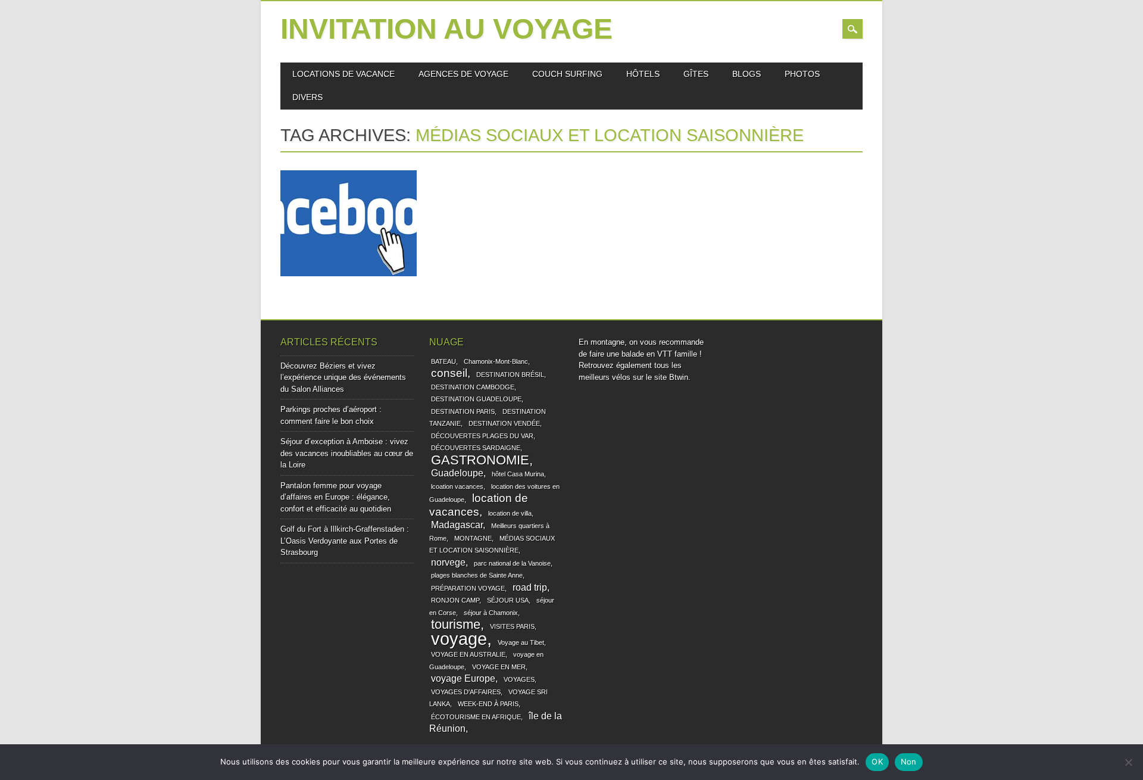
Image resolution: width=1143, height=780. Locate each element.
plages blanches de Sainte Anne (477, 575)
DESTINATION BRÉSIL (510, 374)
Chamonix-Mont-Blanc (496, 361)
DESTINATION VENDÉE (504, 423)
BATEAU (443, 361)
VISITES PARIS (512, 626)
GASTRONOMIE (480, 460)
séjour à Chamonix (491, 612)
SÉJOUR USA (508, 600)
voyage (459, 638)
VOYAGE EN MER (499, 666)
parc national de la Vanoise (512, 563)
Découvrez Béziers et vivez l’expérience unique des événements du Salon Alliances (343, 377)
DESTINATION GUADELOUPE (476, 399)
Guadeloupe (457, 473)
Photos (802, 74)
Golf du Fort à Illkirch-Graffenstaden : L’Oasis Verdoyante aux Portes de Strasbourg (344, 541)
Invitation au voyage (446, 29)
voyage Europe (463, 678)
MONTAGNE (473, 538)
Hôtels (643, 74)
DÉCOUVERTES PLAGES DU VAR (482, 435)
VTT (664, 354)
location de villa (510, 513)
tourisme (455, 624)
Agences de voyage (463, 74)
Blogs (746, 74)
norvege (448, 562)
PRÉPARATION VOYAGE (468, 588)
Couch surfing (567, 74)
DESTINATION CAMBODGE (472, 387)
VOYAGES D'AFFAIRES (466, 691)
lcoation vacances (457, 486)
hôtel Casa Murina (518, 474)
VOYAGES (519, 679)
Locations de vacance (343, 74)
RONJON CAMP (455, 600)
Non (909, 761)
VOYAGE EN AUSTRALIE (468, 654)
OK (877, 761)
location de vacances (478, 505)
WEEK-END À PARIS (488, 703)
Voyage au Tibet (521, 642)
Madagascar (457, 525)
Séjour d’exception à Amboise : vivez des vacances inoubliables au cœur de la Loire (346, 453)
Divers (307, 97)
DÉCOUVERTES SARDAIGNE (475, 447)
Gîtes (695, 74)
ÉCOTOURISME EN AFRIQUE (476, 716)
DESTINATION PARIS (463, 411)
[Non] (1128, 762)
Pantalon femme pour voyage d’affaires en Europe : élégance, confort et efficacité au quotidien (335, 497)
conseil (449, 373)
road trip (530, 587)
